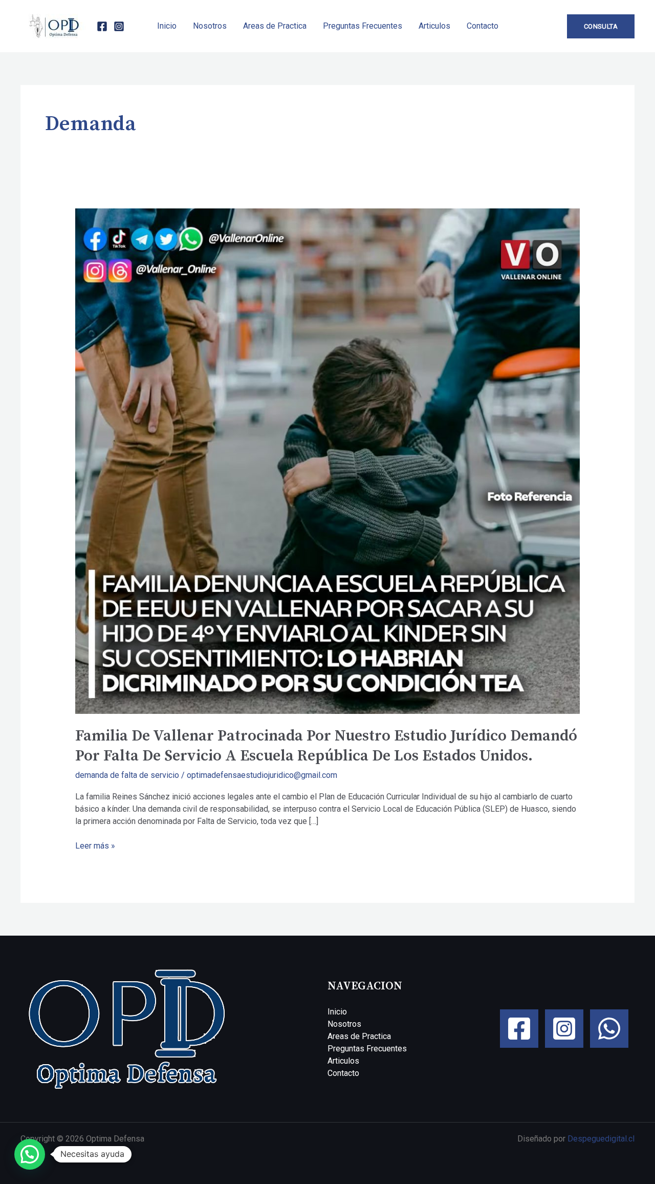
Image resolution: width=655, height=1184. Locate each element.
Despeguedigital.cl (601, 1139)
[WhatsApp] (609, 1028)
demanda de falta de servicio (127, 775)
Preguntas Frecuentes (362, 26)
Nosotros (210, 26)
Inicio (167, 26)
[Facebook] (102, 26)
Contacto (482, 26)
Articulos (434, 26)
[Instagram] (119, 26)
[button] (601, 26)
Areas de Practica (275, 26)
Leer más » (95, 845)
